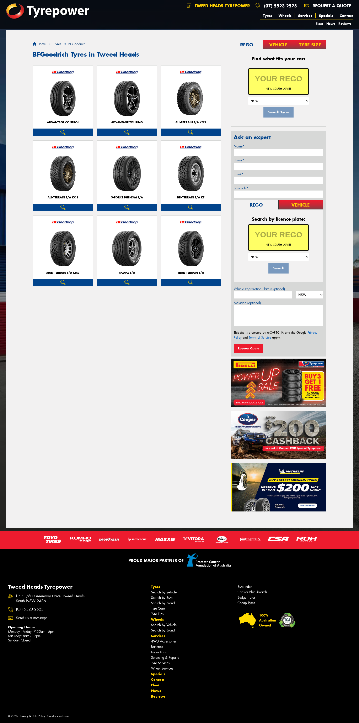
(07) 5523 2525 (280, 5)
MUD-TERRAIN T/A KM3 (63, 273)
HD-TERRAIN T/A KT (190, 197)
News (330, 24)
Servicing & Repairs (165, 657)
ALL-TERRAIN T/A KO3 (63, 197)
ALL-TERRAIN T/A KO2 (190, 122)
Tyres (267, 15)
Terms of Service (260, 338)
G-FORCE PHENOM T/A (127, 197)
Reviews (344, 24)
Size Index (244, 586)
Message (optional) (247, 303)
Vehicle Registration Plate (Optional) (259, 289)
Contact (346, 15)
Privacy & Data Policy (32, 716)
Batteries (157, 647)
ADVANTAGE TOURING (127, 122)
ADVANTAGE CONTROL (63, 122)
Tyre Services (160, 663)
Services (305, 15)
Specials (326, 15)
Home (41, 44)
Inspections (158, 652)
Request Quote (248, 348)
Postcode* (241, 188)
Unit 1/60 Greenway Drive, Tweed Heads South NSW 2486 (50, 598)
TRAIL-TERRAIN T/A (191, 273)
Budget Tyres (246, 597)
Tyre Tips (157, 614)
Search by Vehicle (164, 592)
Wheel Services (162, 668)
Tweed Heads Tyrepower (221, 5)
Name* (239, 146)
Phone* (239, 160)
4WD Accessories (163, 641)
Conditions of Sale (58, 716)
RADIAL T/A (127, 273)
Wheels (285, 15)
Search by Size (161, 597)
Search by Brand (163, 603)
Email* (238, 174)
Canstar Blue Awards (252, 592)
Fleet (319, 24)
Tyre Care (158, 608)
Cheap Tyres (246, 603)
